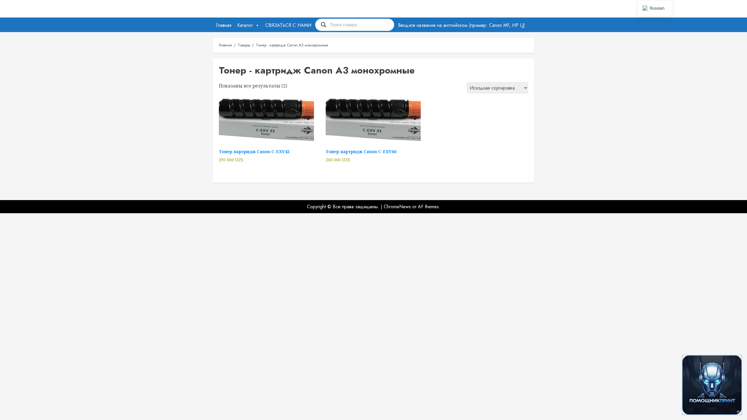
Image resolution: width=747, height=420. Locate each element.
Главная (223, 25)
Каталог (245, 25)
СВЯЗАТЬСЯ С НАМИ (288, 25)
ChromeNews (397, 206)
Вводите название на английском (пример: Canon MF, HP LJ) (461, 25)
